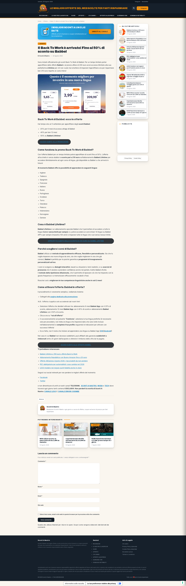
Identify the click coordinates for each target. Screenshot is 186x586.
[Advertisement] (131, 138)
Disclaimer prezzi (127, 552)
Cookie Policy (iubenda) (129, 549)
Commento (42, 461)
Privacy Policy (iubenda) (129, 546)
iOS (101, 331)
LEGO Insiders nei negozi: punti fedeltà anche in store (61, 368)
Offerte (45, 21)
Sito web (40, 505)
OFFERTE (81, 15)
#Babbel (41, 399)
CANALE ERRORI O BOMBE (68, 391)
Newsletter (145, 1)
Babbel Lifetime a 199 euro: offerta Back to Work (58, 354)
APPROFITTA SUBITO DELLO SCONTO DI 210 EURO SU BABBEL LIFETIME (76, 241)
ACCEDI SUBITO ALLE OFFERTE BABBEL (76, 345)
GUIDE (73, 15)
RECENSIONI (43, 15)
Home (39, 21)
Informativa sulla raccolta (74, 583)
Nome (40, 486)
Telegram (137, 1)
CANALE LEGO (50, 391)
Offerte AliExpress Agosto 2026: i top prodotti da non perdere (64, 361)
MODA (100, 386)
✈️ (142, 8)
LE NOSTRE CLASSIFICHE (60, 15)
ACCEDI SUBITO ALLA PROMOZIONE (54, 142)
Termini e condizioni (128, 554)
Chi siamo (125, 544)
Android (107, 331)
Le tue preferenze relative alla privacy (101, 583)
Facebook (43, 377)
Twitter (42, 381)
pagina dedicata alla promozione (64, 297)
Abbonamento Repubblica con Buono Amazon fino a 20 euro (63, 357)
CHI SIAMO (92, 15)
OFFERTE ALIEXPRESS (107, 15)
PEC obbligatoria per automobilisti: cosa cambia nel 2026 (62, 364)
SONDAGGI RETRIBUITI (137, 15)
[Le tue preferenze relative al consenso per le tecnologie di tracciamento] (182, 582)
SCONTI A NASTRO (89, 386)
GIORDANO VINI (122, 15)
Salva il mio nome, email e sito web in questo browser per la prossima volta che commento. (70, 514)
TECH (107, 386)
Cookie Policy (137, 158)
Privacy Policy (128, 158)
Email (40, 496)
